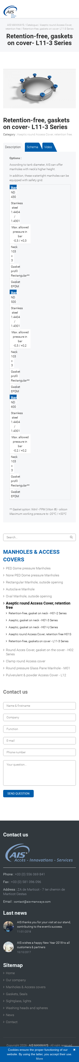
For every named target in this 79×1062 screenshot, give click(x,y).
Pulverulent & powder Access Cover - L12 (36, 675)
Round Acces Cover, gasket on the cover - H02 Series (40, 652)
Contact (11, 1022)
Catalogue (32, 24)
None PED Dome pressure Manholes (32, 575)
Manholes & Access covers (26, 987)
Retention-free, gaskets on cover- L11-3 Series (48, 28)
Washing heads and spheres (27, 1008)
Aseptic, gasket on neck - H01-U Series (33, 627)
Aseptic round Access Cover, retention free (44, 134)
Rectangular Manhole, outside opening (34, 582)
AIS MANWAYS (15, 24)
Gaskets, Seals (16, 994)
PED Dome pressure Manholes (28, 568)
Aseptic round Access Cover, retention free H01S (40, 634)
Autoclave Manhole (20, 589)
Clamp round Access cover (25, 661)
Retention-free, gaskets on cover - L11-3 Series (38, 641)
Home (10, 973)
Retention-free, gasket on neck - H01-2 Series (38, 613)
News (10, 1015)
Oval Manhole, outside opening (29, 596)
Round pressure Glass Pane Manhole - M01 (38, 668)
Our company (16, 980)
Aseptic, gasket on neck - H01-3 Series (33, 620)
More (39, 1058)
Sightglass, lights (18, 1001)
